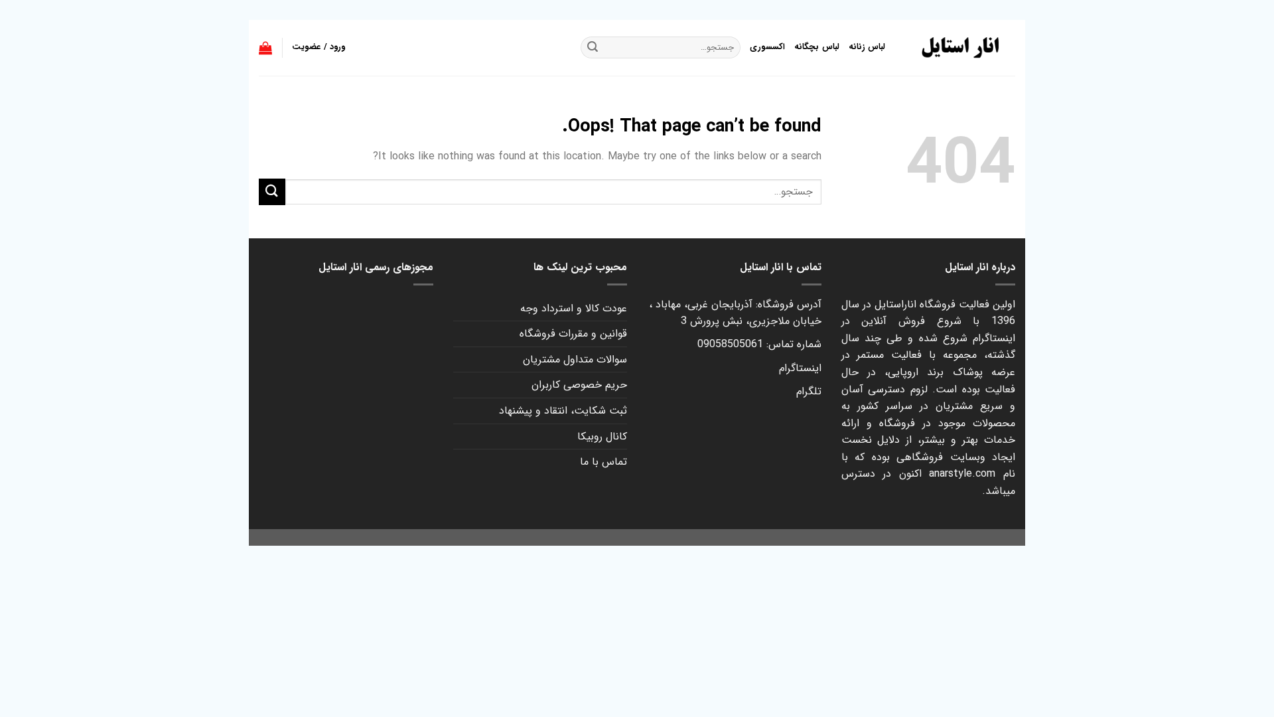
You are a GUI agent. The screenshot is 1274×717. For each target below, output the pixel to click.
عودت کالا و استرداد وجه (573, 308)
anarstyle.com (962, 473)
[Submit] (272, 191)
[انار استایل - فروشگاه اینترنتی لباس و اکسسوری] (960, 47)
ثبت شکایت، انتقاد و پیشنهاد (563, 410)
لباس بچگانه (816, 47)
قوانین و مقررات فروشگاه (573, 333)
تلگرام (808, 391)
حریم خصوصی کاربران (579, 384)
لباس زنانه (867, 47)
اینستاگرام (800, 368)
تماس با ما (603, 461)
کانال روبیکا (602, 436)
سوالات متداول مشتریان (575, 359)
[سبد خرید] (265, 47)
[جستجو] (592, 48)
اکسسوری (767, 47)
